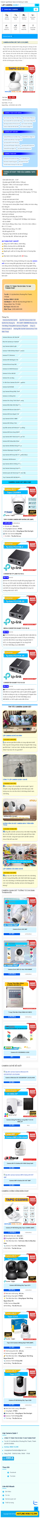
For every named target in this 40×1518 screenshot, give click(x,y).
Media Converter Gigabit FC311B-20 (16, 628)
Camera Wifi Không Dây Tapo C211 (20, 1285)
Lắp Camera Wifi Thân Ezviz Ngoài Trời (14, 436)
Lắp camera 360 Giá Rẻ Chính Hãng (11, 158)
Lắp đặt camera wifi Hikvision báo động (14, 427)
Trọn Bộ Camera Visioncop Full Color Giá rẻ (13, 164)
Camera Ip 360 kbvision (9, 459)
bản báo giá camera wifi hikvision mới (12, 123)
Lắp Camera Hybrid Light (10, 346)
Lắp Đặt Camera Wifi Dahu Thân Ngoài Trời (13, 139)
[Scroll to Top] (36, 1509)
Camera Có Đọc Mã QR (9, 373)
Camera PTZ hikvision (9, 355)
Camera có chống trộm (9, 396)
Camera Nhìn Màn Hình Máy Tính (12, 405)
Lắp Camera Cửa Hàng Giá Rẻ (13, 869)
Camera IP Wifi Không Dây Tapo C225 (20, 1400)
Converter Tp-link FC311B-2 (13, 574)
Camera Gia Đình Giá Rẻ (10, 320)
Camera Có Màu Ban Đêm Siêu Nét (11, 126)
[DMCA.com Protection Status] (8, 1458)
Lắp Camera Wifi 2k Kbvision (28, 145)
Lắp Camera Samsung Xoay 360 (12, 468)
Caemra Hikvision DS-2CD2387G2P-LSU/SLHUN (20, 1077)
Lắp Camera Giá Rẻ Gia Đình (12, 735)
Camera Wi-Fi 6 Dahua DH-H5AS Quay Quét (20, 1163)
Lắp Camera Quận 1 (10, 1433)
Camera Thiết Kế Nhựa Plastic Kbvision (13, 350)
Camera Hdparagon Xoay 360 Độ (12, 450)
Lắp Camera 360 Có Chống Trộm (12, 464)
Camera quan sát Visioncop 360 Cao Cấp (14, 473)
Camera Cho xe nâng (8, 378)
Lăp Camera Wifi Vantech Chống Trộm (12, 145)
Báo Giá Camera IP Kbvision (29, 117)
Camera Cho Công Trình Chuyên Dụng (13, 400)
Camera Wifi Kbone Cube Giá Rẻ (11, 409)
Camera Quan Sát (7, 36)
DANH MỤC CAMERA (11, 9)
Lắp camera (10, 5)
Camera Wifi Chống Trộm (10, 423)
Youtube (12, 1476)
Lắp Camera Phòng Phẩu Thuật (11, 391)
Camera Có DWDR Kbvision (10, 369)
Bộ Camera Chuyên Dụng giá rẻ (10, 161)
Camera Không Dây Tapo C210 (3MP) (15, 42)
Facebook (13, 1472)
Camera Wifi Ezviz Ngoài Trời (28, 136)
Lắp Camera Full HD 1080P (10, 418)
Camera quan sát (10, 1499)
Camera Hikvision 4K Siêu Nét (11, 337)
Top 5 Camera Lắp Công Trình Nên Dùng (12, 117)
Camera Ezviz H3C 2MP (20, 929)
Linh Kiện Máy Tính (25, 158)
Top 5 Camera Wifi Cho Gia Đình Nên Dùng (13, 120)
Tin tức (7, 1495)
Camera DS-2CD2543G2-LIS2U (20, 1052)
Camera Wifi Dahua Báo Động (11, 441)
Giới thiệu (8, 1491)
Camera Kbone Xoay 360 (9, 364)
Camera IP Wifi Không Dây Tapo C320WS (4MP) (20, 1227)
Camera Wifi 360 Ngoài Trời (10, 360)
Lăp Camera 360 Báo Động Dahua (12, 445)
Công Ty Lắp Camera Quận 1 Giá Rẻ (15, 779)
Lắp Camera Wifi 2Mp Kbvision (24, 148)
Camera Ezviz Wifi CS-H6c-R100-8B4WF (20, 969)
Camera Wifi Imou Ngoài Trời (10, 148)
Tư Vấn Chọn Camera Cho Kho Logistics (14, 382)
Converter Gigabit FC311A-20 (14, 682)
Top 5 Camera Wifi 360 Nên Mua (12, 477)
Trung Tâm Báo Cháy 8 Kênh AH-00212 (20, 1012)
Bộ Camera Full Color (23, 161)
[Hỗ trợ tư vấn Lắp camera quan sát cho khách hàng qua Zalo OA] (35, 1502)
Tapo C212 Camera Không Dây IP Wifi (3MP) (20, 1342)
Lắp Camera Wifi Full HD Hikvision (11, 142)
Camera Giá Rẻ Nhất (8, 387)
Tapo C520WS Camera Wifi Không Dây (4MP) (18, 519)
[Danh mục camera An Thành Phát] (36, 9)
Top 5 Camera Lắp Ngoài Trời (26, 126)
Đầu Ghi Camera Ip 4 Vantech (11, 341)
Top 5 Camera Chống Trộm (29, 120)
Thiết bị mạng (9, 1502)
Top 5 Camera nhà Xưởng (26, 123)
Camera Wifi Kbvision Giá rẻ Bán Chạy (12, 136)
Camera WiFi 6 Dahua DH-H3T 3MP (20, 1180)
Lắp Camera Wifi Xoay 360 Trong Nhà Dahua (15, 455)
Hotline (27, 1514)
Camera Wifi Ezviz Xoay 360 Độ (11, 432)
